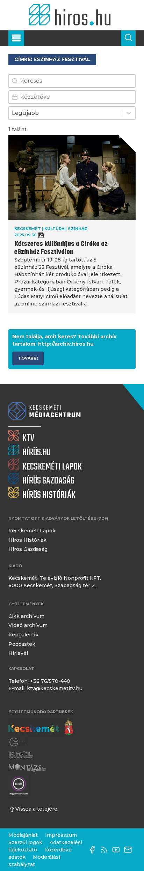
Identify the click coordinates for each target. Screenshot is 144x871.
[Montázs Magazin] (27, 767)
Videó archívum (28, 625)
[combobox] (65, 113)
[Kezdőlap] (72, 15)
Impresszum (61, 835)
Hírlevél (18, 653)
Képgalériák (23, 635)
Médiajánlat (23, 835)
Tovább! (28, 358)
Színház (77, 228)
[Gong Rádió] (18, 742)
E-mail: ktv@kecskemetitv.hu (45, 688)
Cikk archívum (26, 616)
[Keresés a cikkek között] (128, 38)
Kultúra (54, 228)
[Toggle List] (128, 113)
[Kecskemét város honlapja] (40, 727)
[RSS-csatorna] (106, 850)
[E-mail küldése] (130, 850)
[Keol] (20, 754)
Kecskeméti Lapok (32, 530)
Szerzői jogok (25, 842)
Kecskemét (27, 228)
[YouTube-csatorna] (118, 850)
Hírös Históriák (27, 540)
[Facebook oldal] (94, 850)
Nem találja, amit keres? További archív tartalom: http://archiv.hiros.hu (64, 340)
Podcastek (21, 644)
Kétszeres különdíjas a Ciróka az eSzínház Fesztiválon (61, 248)
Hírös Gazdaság (28, 549)
